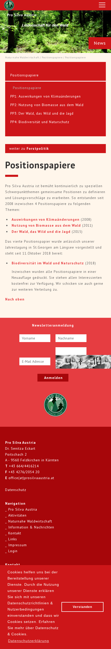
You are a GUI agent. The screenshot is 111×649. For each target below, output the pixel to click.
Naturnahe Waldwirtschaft (22, 57)
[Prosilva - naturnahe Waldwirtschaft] (9, 5)
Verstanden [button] (82, 607)
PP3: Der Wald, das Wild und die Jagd (42, 113)
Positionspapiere (52, 57)
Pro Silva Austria (22, 509)
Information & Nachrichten (31, 527)
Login (13, 551)
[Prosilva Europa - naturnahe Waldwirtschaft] (55, 404)
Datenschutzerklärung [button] (28, 641)
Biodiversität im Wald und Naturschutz (48, 263)
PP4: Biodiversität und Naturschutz (39, 122)
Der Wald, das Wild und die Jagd (41, 231)
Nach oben (15, 299)
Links (12, 539)
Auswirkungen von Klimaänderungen (46, 219)
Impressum (17, 545)
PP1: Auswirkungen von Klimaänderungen (45, 96)
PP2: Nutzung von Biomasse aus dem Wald (47, 104)
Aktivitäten (17, 515)
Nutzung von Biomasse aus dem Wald (46, 225)
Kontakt (14, 533)
